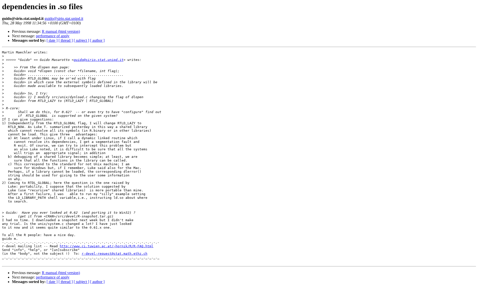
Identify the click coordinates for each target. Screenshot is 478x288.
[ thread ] (66, 40)
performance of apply (52, 36)
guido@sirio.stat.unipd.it (64, 18)
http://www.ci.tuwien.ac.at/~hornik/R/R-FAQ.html (106, 246)
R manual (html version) (61, 31)
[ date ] (52, 40)
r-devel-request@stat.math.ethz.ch (114, 253)
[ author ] (97, 40)
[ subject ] (81, 40)
